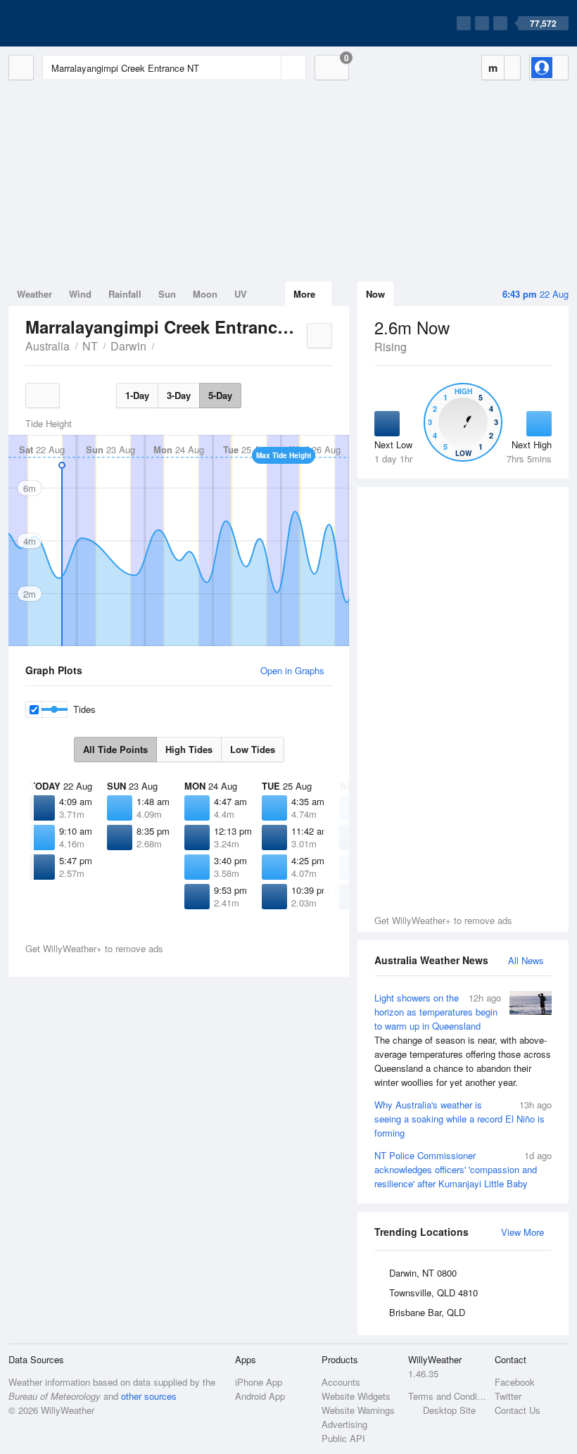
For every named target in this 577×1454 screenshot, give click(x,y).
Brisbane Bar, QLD (427, 1312)
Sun (167, 294)
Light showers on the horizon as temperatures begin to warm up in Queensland (462, 1040)
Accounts (341, 1382)
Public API (343, 1438)
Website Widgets (356, 1396)
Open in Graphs (292, 670)
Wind (80, 294)
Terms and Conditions (447, 1396)
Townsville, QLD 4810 (433, 1292)
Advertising (344, 1424)
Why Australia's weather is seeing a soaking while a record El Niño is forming (463, 1118)
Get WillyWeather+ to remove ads (443, 920)
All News (526, 960)
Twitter (508, 1396)
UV (240, 294)
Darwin (128, 346)
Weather (34, 294)
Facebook (515, 1382)
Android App (260, 1396)
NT (90, 346)
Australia (47, 346)
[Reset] (268, 67)
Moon (205, 294)
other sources (149, 1396)
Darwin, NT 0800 (423, 1272)
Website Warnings (358, 1410)
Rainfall (124, 294)
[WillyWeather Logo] (74, 23)
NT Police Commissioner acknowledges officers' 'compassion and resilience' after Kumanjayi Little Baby (463, 1169)
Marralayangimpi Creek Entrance (162, 344)
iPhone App (258, 1382)
